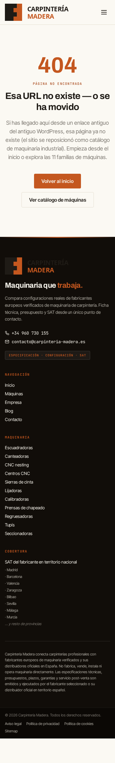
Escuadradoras (19, 447)
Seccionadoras (19, 533)
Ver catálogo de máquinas (57, 200)
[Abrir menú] (104, 12)
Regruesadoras (19, 516)
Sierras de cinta (19, 481)
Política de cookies (79, 723)
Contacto (13, 419)
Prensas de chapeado (25, 507)
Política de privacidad (42, 723)
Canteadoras (17, 456)
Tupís (10, 524)
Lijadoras (13, 490)
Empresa (13, 402)
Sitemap (11, 731)
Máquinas (14, 393)
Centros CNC (17, 473)
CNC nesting (17, 464)
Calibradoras (17, 499)
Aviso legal (13, 723)
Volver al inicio (57, 181)
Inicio (10, 385)
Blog (9, 410)
